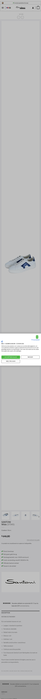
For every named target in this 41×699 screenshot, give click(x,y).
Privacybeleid (35, 340)
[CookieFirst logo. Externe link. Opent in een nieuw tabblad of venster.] (2, 341)
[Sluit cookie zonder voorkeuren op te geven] (37, 337)
